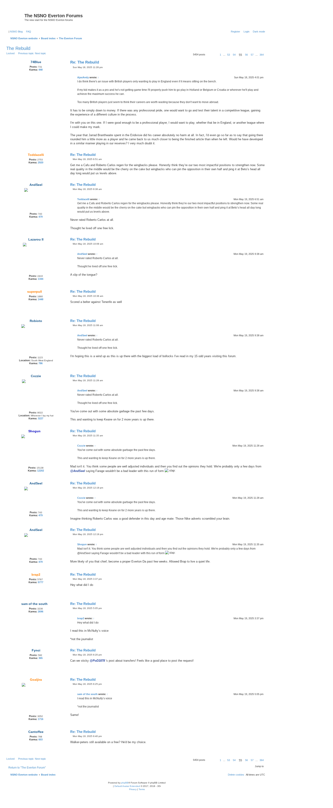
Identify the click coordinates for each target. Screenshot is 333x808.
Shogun (34, 431)
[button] (210, 54)
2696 (40, 611)
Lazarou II (35, 239)
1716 (40, 719)
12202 (40, 470)
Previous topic (26, 53)
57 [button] (252, 54)
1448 (40, 299)
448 (41, 69)
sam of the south (34, 604)
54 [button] (234, 54)
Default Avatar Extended (127, 786)
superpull (34, 291)
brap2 (35, 574)
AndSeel (35, 185)
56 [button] (246, 54)
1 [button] (220, 54)
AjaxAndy (83, 77)
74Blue (36, 62)
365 (41, 658)
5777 (40, 582)
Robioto (36, 321)
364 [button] (262, 54)
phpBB (124, 782)
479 (41, 216)
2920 (40, 162)
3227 (40, 418)
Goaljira (36, 679)
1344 (40, 279)
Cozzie (36, 376)
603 (41, 739)
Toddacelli (36, 155)
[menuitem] (27, 31)
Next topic (40, 53)
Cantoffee (35, 732)
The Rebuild (18, 48)
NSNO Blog (16, 31)
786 (41, 363)
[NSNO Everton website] (15, 17)
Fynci (36, 650)
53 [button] (228, 54)
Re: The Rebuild (84, 62)
